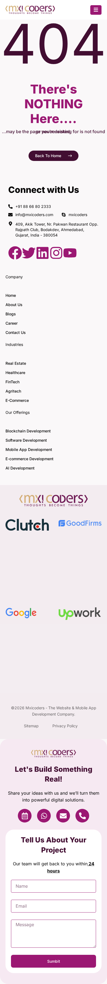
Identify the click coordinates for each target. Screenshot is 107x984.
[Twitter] (29, 253)
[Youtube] (70, 253)
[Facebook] (15, 253)
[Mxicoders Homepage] (30, 12)
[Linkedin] (42, 253)
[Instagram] (56, 253)
